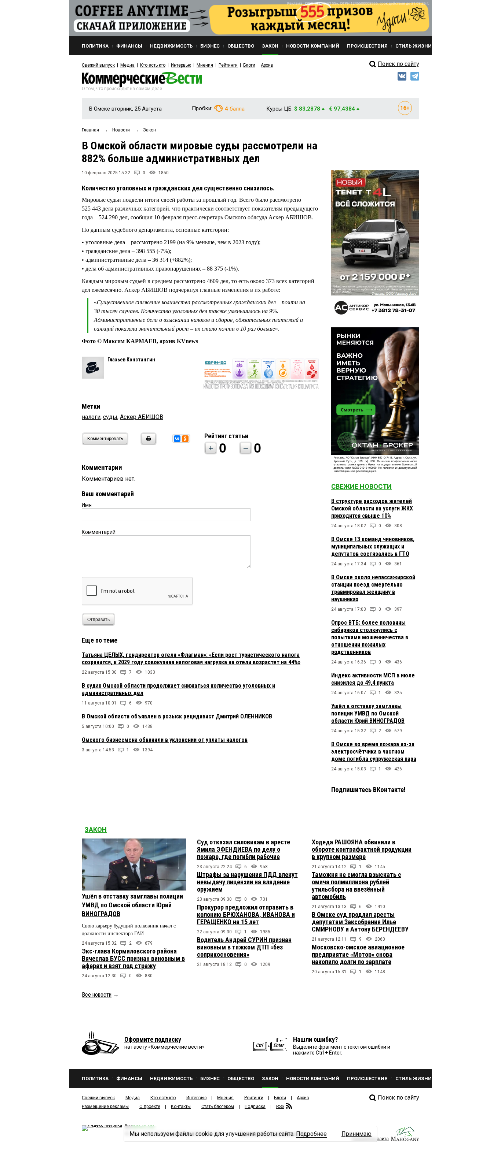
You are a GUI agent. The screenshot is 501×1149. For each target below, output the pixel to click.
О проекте (149, 1106)
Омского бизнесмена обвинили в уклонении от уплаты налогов (165, 739)
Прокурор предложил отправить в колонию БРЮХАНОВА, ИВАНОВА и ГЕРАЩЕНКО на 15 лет (246, 914)
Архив (267, 65)
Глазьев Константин (131, 359)
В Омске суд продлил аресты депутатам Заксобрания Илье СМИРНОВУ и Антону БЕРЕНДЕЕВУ (360, 922)
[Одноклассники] (185, 438)
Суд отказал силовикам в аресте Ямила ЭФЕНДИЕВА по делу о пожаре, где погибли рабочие (243, 849)
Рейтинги (228, 65)
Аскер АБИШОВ (141, 416)
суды (110, 416)
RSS (280, 1106)
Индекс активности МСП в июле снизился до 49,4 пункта (373, 679)
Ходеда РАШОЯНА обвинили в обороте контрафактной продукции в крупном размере (362, 849)
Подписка (255, 1106)
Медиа (127, 65)
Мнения (205, 65)
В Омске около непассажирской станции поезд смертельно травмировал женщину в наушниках (373, 588)
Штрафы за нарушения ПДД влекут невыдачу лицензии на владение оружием (247, 882)
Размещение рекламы (105, 1106)
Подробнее (311, 1133)
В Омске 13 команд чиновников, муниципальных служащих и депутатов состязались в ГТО (372, 546)
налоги (91, 416)
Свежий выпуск (98, 65)
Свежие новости (361, 486)
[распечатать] (147, 443)
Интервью (181, 65)
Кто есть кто (152, 65)
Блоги (249, 65)
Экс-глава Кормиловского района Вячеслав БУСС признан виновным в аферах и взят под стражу (133, 958)
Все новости (96, 994)
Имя (87, 505)
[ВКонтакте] (177, 438)
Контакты (181, 1106)
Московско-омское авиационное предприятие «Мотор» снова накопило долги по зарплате (358, 954)
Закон (96, 829)
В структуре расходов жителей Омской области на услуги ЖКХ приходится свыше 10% (372, 508)
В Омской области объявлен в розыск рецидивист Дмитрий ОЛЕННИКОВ (177, 716)
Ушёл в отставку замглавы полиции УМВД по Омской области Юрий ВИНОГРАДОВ (368, 713)
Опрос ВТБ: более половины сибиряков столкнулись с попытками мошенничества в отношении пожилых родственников (369, 637)
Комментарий (99, 532)
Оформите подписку (152, 1039)
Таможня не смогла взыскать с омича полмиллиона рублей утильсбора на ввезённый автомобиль (356, 885)
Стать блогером (217, 1106)
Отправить (98, 619)
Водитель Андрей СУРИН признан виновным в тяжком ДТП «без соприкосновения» (244, 947)
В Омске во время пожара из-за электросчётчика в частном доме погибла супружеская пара (373, 751)
